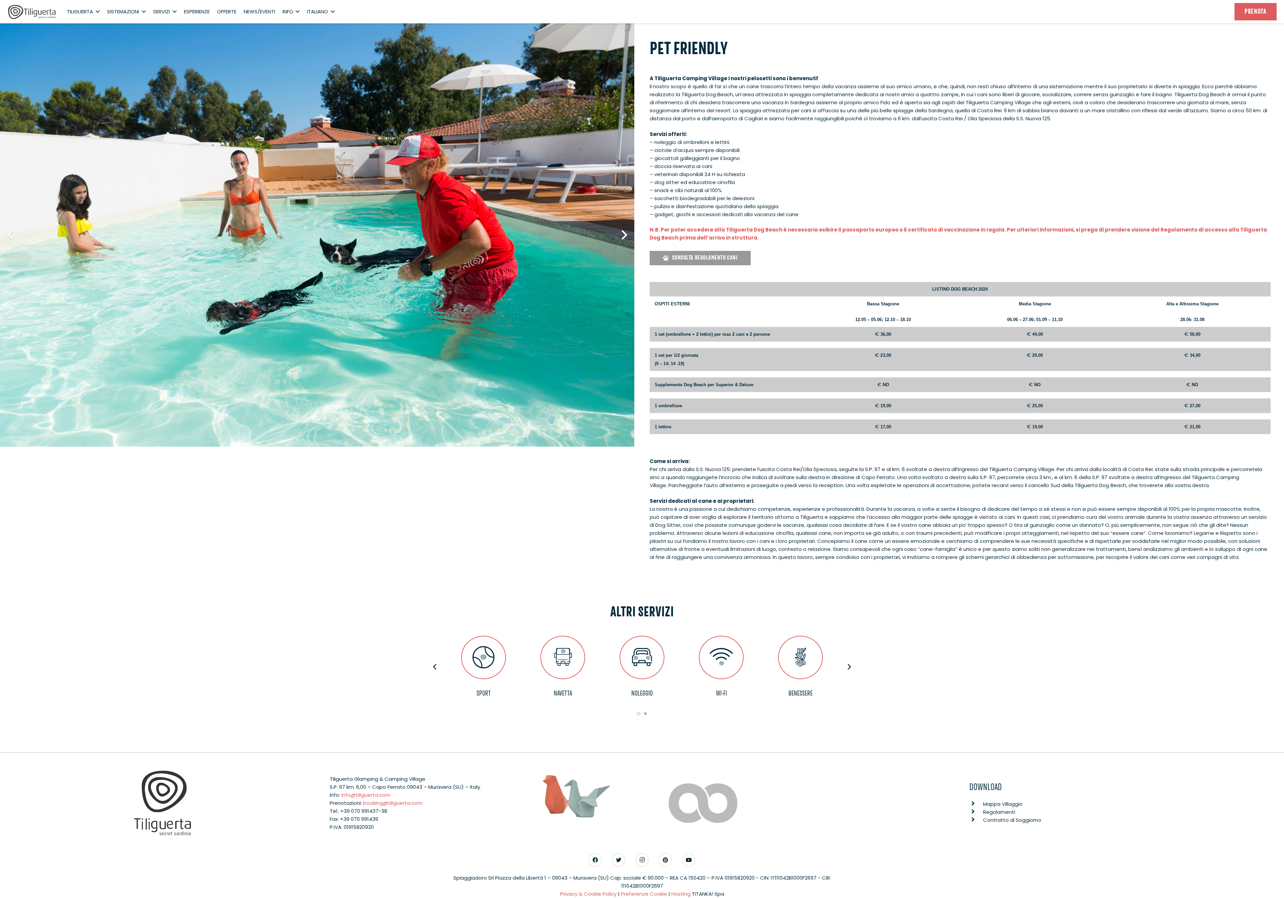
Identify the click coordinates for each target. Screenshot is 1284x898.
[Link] (32, 11)
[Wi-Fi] (721, 657)
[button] (638, 713)
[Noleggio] (642, 657)
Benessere (800, 693)
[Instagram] (642, 860)
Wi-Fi (721, 693)
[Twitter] (618, 860)
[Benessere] (800, 657)
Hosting (680, 893)
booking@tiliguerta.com (393, 802)
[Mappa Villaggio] (976, 804)
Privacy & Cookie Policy (588, 893)
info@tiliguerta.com (366, 794)
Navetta (563, 693)
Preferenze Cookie (644, 893)
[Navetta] (563, 657)
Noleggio (642, 693)
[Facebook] (595, 860)
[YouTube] (689, 860)
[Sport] (483, 657)
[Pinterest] (665, 860)
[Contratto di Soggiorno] (976, 820)
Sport (483, 693)
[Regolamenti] (976, 812)
